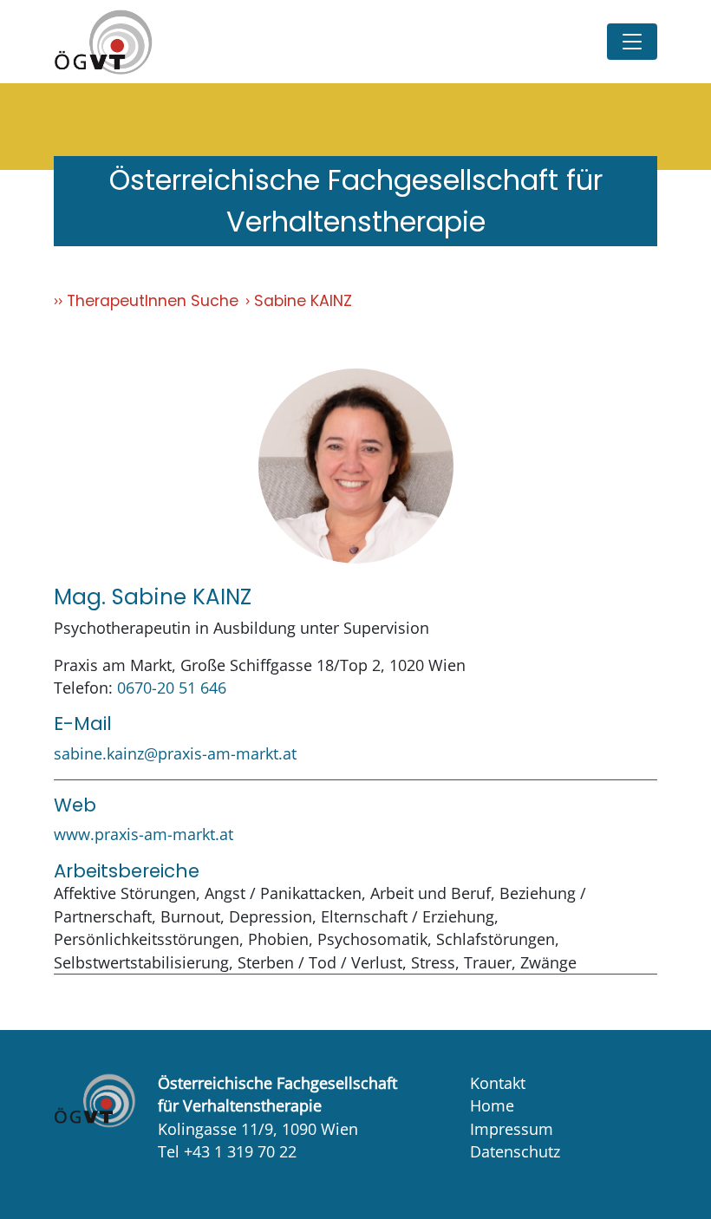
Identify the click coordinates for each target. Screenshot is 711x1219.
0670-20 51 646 (171, 687)
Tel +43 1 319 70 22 (227, 1151)
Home (492, 1105)
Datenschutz (515, 1151)
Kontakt (497, 1082)
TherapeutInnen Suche (152, 300)
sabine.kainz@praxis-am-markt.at (175, 753)
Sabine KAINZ (303, 300)
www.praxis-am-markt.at (143, 834)
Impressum (511, 1128)
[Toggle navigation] (632, 41)
